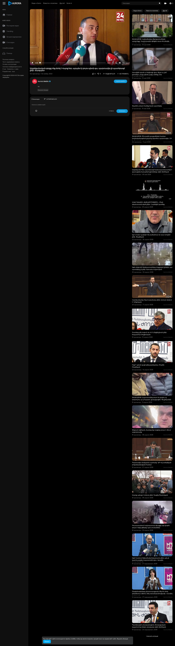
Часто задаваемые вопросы (11, 62)
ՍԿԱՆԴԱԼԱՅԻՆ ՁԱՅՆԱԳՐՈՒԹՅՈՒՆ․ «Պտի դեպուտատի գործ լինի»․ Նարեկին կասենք (148, 203)
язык (13, 71)
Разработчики (7, 71)
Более (69, 3)
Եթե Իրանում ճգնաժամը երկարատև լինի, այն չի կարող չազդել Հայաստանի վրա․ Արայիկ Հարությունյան (150, 560)
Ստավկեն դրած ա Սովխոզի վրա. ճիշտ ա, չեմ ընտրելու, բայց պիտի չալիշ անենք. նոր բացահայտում (149, 74)
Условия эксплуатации (9, 64)
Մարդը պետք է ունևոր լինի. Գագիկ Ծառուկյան (150, 495)
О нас (4, 69)
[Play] (32, 63)
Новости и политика (50, 3)
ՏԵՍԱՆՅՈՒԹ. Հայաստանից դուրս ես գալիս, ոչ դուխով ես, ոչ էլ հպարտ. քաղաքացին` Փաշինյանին (151, 398)
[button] (171, 3)
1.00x (113, 63)
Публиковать (122, 111)
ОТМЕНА (111, 111)
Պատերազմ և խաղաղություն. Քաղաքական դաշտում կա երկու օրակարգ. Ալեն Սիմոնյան (149, 626)
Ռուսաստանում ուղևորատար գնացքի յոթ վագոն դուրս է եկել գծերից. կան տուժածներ (151, 526)
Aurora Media (43, 81)
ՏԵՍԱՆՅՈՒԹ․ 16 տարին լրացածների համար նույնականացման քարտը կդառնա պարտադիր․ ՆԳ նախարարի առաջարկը (152, 138)
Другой (62, 3)
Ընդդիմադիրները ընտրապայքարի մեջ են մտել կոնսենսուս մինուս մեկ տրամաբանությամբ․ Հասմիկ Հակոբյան (152, 593)
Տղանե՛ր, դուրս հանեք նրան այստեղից (147, 106)
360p (123, 54)
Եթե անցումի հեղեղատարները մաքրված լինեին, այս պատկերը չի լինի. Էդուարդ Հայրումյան (152, 268)
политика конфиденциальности (12, 67)
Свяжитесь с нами (12, 69)
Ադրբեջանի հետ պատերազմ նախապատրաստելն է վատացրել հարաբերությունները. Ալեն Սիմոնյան (152, 171)
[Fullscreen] (127, 63)
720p (123, 63)
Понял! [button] (47, 642)
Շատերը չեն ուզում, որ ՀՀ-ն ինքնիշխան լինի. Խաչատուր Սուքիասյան (149, 333)
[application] (80, 37)
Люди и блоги (36, 3)
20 (116, 62)
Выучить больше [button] (122, 639)
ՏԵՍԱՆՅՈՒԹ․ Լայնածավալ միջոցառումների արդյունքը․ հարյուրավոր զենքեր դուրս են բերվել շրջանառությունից (150, 41)
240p (123, 57)
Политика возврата (8, 59)
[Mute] (120, 63)
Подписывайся (120, 81)
